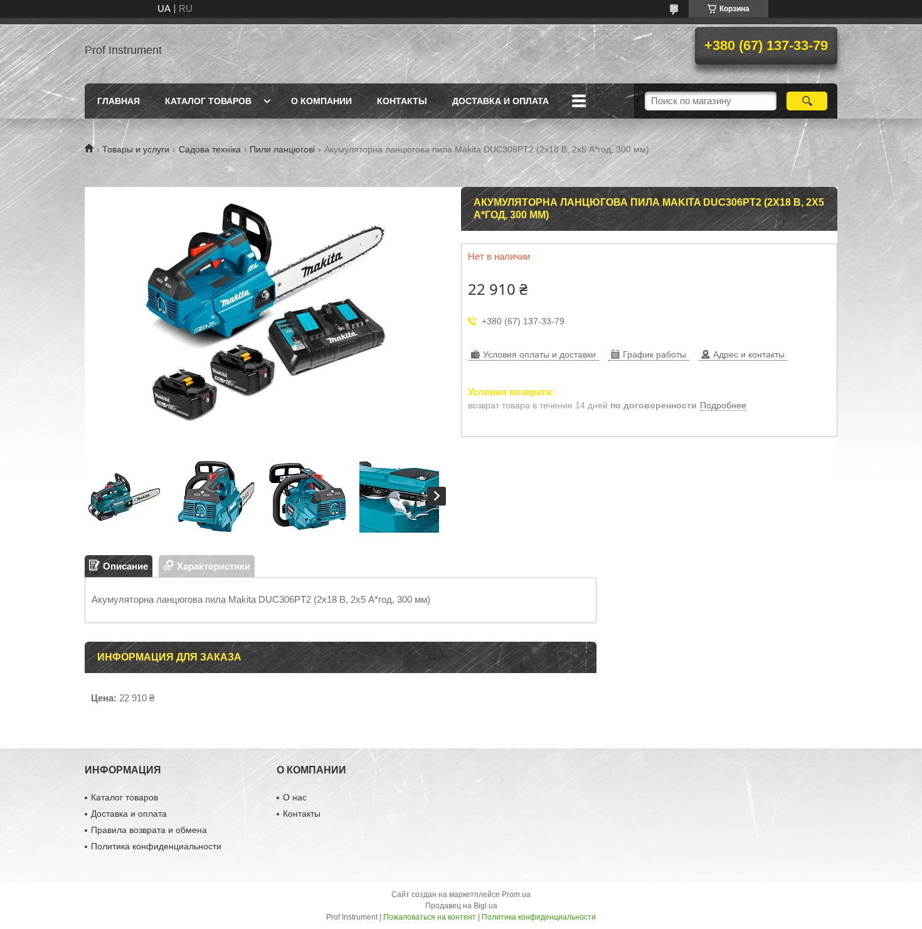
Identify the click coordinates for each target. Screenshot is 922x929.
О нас (295, 797)
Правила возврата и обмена (149, 830)
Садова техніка (210, 149)
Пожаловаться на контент (429, 917)
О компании (321, 101)
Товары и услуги (135, 149)
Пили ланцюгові (282, 149)
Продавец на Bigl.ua (461, 905)
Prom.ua (516, 894)
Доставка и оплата (500, 101)
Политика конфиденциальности (156, 846)
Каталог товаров (208, 101)
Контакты (402, 101)
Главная (118, 101)
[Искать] (807, 101)
